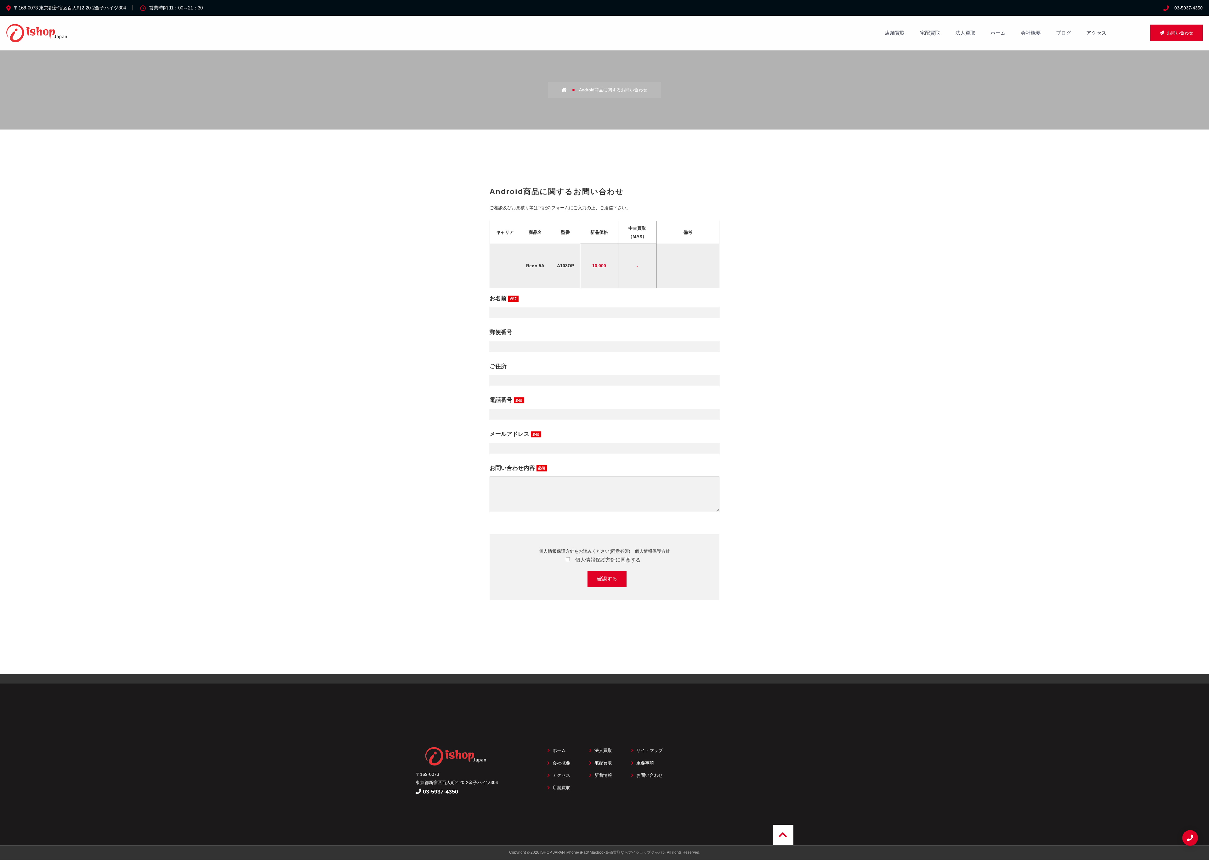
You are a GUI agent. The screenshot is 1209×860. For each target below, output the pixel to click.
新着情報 (602, 775)
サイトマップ (649, 750)
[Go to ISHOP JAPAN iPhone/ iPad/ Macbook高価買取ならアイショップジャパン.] (570, 89)
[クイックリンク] (1190, 838)
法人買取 (965, 33)
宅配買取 (930, 33)
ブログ (1063, 33)
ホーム (998, 33)
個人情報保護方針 (652, 551)
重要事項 (644, 762)
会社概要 (1031, 33)
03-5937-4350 (1188, 7)
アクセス (1096, 33)
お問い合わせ (1179, 32)
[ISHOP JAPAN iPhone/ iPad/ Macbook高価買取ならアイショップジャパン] (37, 38)
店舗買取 (895, 33)
